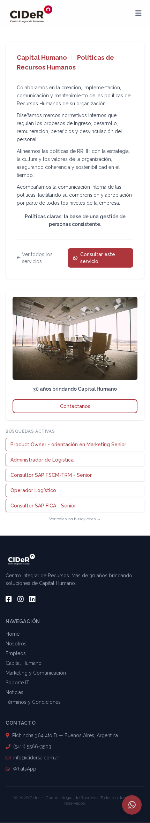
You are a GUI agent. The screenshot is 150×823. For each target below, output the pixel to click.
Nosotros (16, 643)
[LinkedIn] (32, 599)
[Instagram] (20, 599)
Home (13, 634)
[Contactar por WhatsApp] (132, 805)
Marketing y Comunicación (36, 673)
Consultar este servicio (97, 258)
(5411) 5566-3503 (32, 746)
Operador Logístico (33, 490)
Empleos (16, 653)
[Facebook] (9, 599)
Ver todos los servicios (37, 258)
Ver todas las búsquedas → (75, 518)
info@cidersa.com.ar (36, 757)
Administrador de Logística (42, 460)
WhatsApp (24, 769)
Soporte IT (17, 682)
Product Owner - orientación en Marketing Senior (68, 444)
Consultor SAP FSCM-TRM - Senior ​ (51, 475)
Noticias (14, 692)
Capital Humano (42, 57)
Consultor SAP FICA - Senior (43, 505)
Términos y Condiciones (33, 702)
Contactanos (75, 406)
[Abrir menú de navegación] (138, 14)
